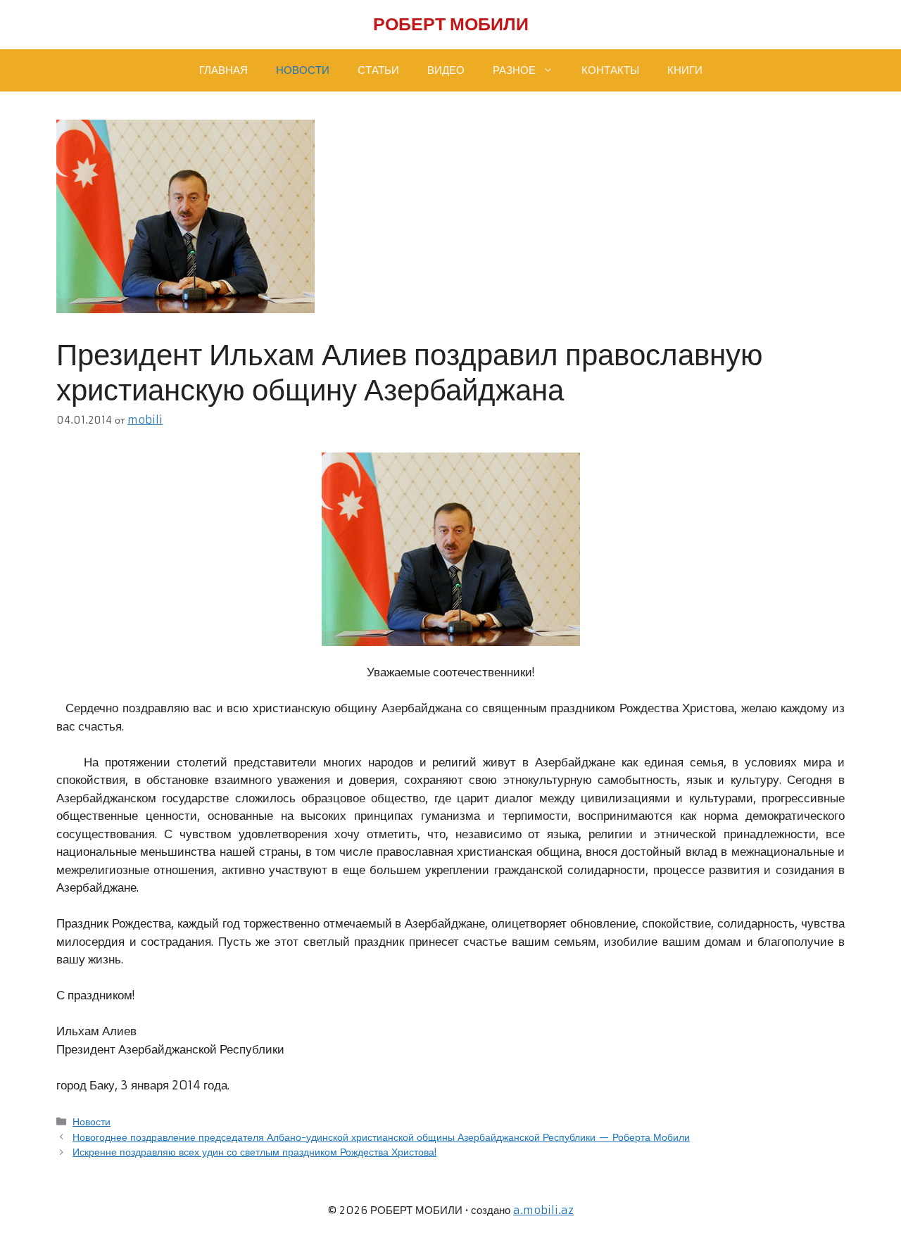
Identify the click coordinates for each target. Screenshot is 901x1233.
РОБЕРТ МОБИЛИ (451, 24)
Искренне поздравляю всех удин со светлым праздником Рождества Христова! (254, 1152)
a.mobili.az (543, 1210)
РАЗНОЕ (514, 70)
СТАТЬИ (378, 70)
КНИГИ (684, 70)
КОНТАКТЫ (610, 70)
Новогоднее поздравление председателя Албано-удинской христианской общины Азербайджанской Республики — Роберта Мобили (381, 1137)
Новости (92, 1121)
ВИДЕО (446, 70)
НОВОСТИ (302, 70)
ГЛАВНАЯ (223, 70)
